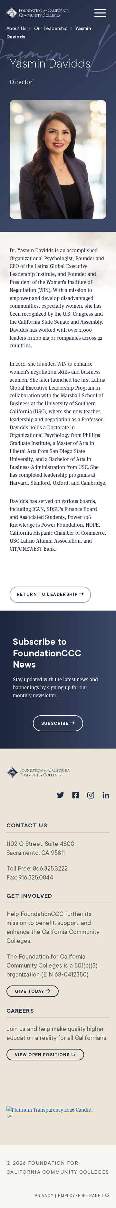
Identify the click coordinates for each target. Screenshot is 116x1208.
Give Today (29, 991)
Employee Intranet (84, 1196)
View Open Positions (49, 1054)
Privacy (44, 1196)
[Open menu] (100, 12)
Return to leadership (48, 594)
